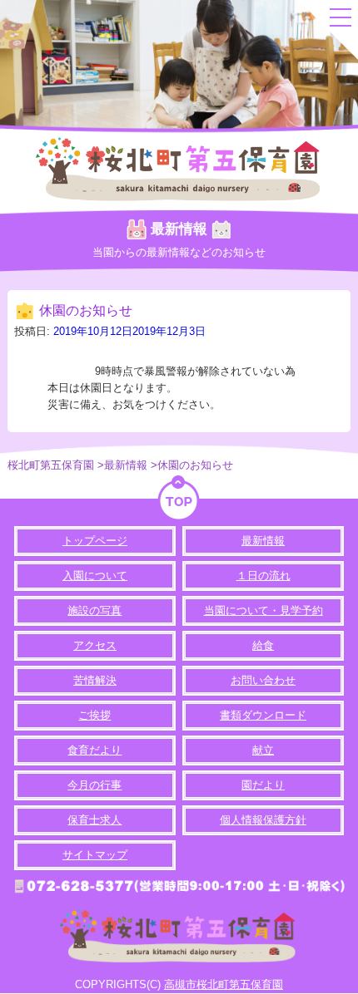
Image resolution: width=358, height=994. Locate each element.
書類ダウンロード (263, 715)
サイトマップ (94, 855)
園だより (263, 785)
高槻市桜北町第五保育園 (223, 984)
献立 (263, 750)
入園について (94, 575)
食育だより (94, 750)
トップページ (94, 540)
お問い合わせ (263, 680)
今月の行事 (94, 785)
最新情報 (263, 540)
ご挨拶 (94, 715)
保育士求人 (94, 820)
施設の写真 (94, 610)
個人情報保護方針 (263, 820)
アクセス (95, 645)
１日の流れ (263, 575)
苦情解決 (95, 680)
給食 (263, 645)
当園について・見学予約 (263, 610)
